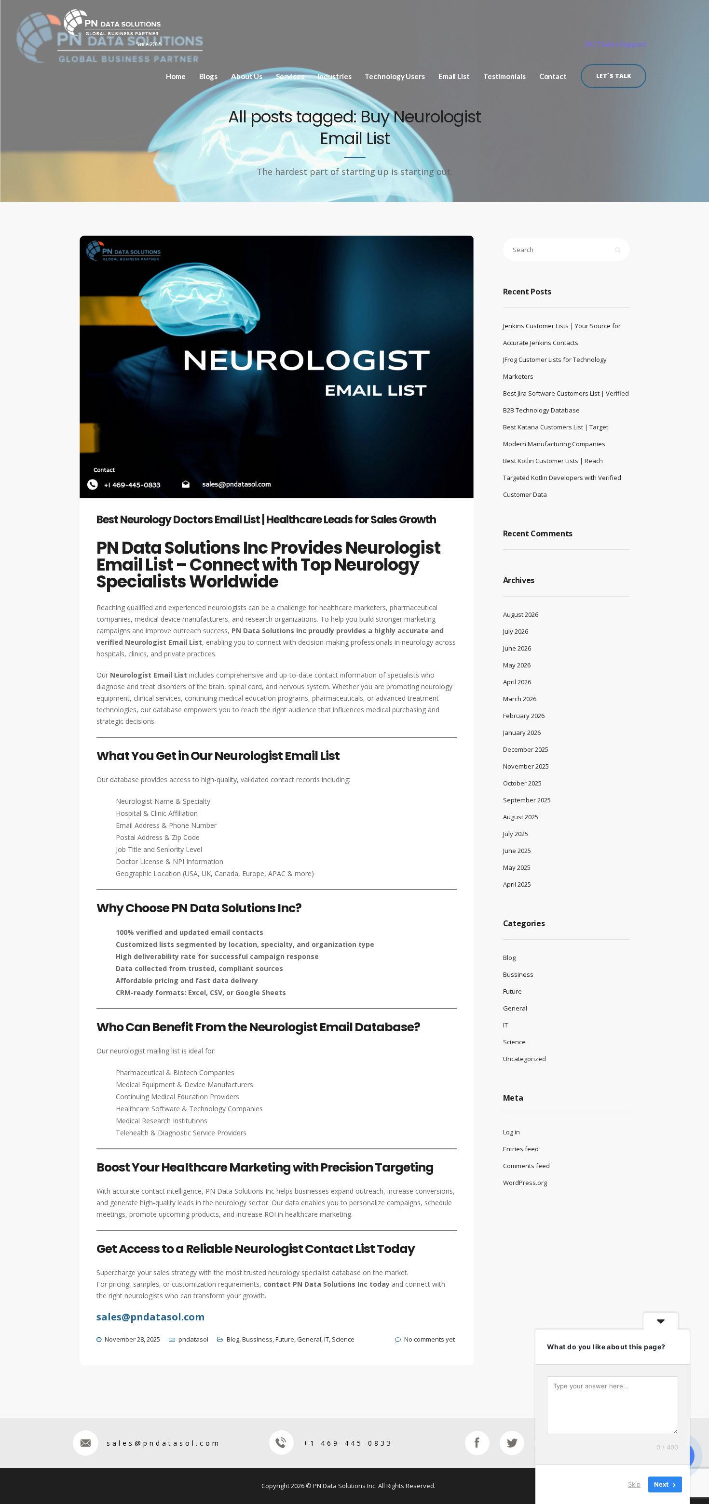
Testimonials (504, 76)
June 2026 (517, 648)
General (309, 1339)
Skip (634, 1484)
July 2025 (515, 833)
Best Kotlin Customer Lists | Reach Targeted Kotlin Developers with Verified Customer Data (562, 477)
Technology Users (394, 76)
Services (290, 76)
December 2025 (525, 749)
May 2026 (517, 665)
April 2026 (517, 682)
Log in (511, 1132)
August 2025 (520, 816)
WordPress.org (525, 1182)
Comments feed (526, 1165)
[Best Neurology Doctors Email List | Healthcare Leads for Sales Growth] (285, 381)
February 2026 (524, 715)
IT (326, 1339)
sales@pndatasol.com (164, 1443)
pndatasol (193, 1339)
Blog (233, 1339)
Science (343, 1339)
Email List (454, 76)
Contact (553, 76)
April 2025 (517, 884)
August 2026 (520, 614)
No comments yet (429, 1339)
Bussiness (257, 1339)
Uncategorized (524, 1058)
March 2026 (519, 698)
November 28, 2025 (132, 1339)
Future (284, 1339)
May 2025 (517, 867)
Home (176, 76)
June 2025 (517, 850)
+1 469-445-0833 (348, 1443)
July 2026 (515, 631)
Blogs (208, 76)
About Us (246, 76)
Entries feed (521, 1149)
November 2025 (526, 766)
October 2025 (522, 783)
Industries (334, 76)
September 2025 (527, 800)
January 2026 (522, 732)
